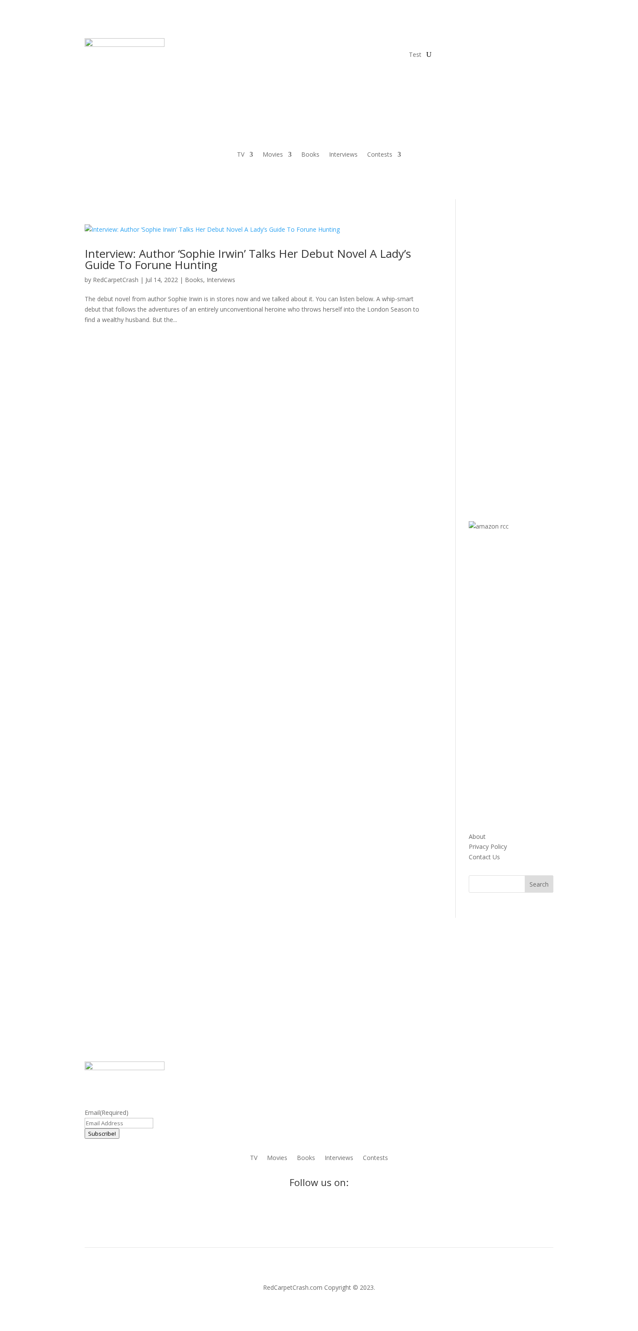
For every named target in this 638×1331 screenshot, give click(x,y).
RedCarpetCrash (115, 280)
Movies (273, 154)
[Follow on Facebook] (443, 45)
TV (240, 154)
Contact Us (484, 857)
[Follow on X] (460, 45)
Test (415, 54)
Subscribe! (102, 1133)
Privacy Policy (488, 846)
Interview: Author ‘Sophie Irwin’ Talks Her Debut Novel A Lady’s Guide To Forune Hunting (248, 259)
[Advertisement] (534, 354)
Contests (379, 154)
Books (310, 154)
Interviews (343, 154)
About (477, 836)
